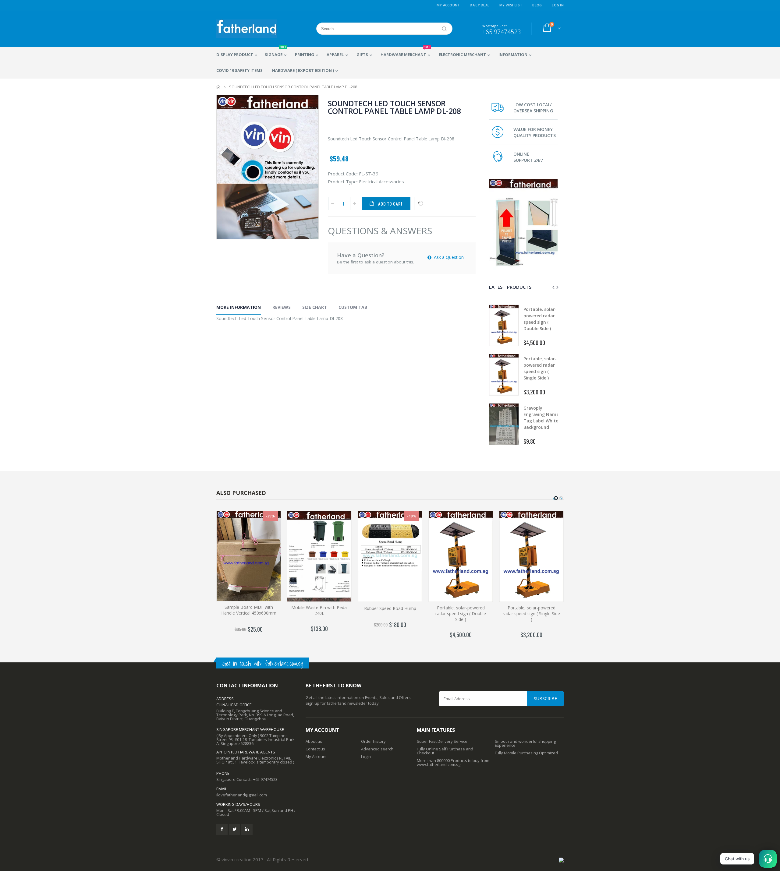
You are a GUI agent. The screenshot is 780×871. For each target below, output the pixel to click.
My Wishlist (510, 5)
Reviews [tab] (281, 307)
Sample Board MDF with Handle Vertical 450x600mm (248, 610)
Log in (558, 5)
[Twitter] (234, 829)
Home (218, 87)
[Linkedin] (247, 829)
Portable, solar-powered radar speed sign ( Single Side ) (531, 613)
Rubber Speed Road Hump (390, 608)
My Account (448, 5)
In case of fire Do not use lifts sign (540, 365)
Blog (537, 5)
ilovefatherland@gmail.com (241, 795)
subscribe (545, 698)
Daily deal (479, 5)
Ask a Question (448, 257)
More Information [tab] (238, 307)
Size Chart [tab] (314, 307)
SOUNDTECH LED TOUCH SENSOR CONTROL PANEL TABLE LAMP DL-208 (394, 107)
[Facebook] (222, 829)
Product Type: (343, 181)
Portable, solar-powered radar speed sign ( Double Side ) (460, 613)
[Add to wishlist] (420, 203)
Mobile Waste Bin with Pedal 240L (319, 610)
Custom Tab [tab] (353, 307)
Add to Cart (390, 203)
